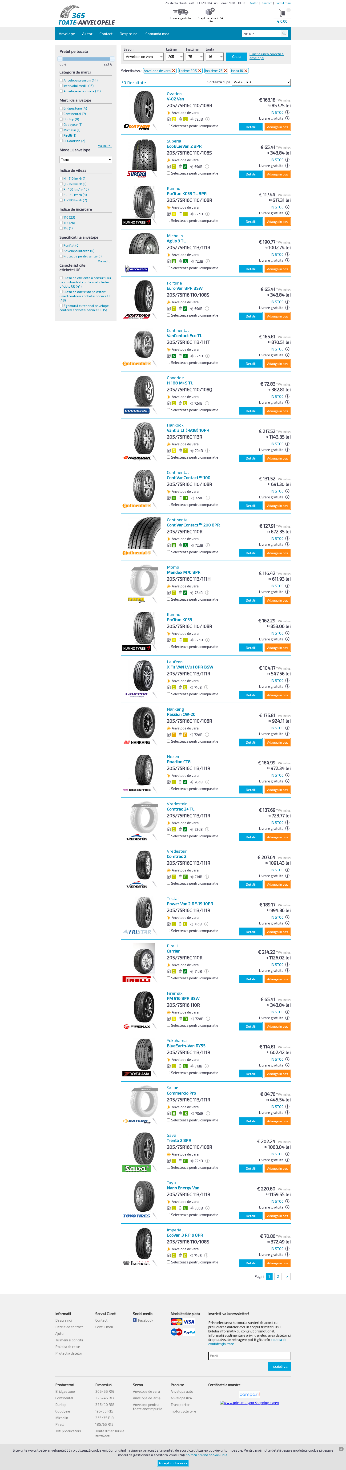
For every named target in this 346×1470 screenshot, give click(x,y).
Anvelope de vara (157, 71)
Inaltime (192, 49)
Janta (210, 49)
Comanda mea (157, 33)
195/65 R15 (104, 1411)
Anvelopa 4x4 (181, 1398)
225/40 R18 (104, 1404)
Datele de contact (69, 1327)
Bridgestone (65, 1391)
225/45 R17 (104, 1398)
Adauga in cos (277, 127)
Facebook (145, 1320)
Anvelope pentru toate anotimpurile (147, 1406)
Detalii (251, 127)
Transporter (180, 1404)
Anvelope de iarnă (147, 1398)
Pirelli (59, 1424)
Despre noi (129, 33)
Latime (171, 49)
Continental (64, 1398)
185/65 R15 (104, 1424)
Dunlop (60, 1404)
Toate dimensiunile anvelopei (109, 1433)
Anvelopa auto (182, 1391)
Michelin (61, 1418)
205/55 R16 (104, 1391)
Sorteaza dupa (218, 82)
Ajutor (254, 2)
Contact (267, 2)
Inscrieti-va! (279, 1366)
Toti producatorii (68, 1431)
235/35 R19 (104, 1418)
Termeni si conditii (69, 1340)
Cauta (236, 57)
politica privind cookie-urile (206, 1455)
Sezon (128, 49)
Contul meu (283, 2)
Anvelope (67, 33)
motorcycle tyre (183, 1411)
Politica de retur (67, 1346)
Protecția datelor (68, 1353)
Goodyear (63, 1411)
